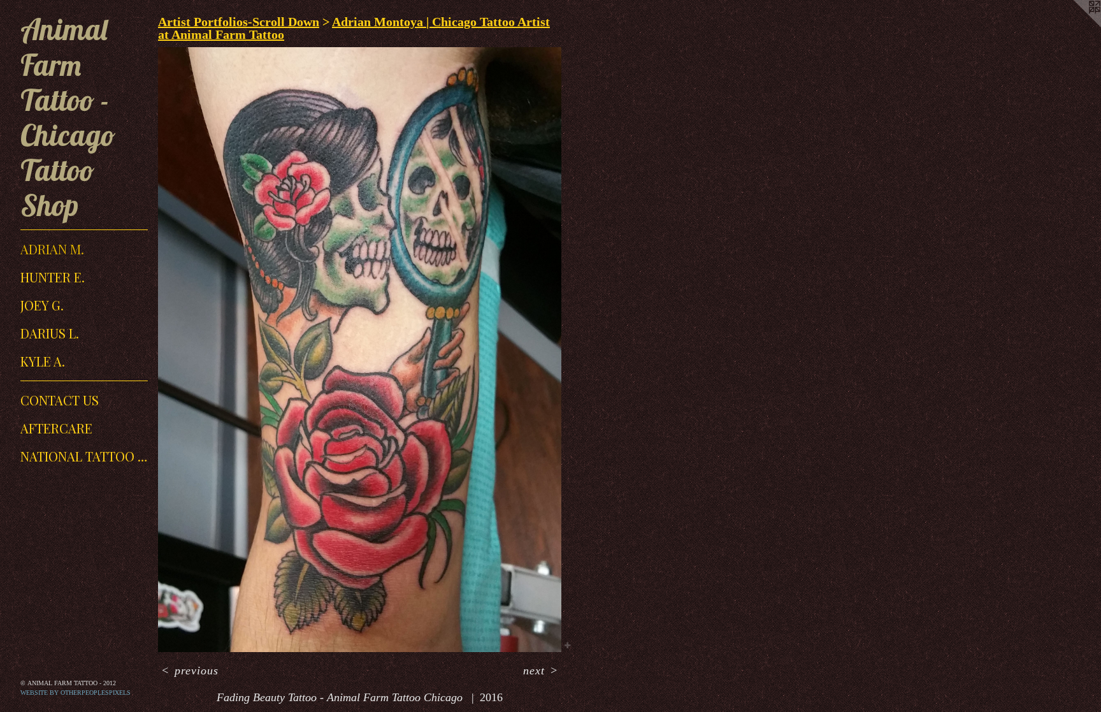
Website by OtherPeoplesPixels (75, 692)
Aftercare (56, 428)
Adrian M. (52, 249)
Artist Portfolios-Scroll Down (238, 22)
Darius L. (49, 333)
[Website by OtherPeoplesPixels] (1075, 25)
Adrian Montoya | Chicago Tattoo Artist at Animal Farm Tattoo (354, 28)
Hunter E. (52, 277)
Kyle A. (42, 361)
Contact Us (59, 400)
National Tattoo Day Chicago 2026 (84, 456)
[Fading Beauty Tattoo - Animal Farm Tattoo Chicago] (359, 349)
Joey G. (42, 305)
